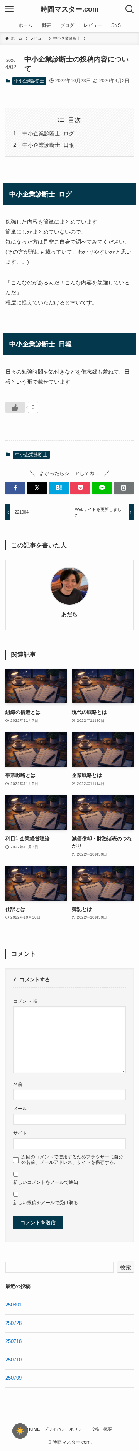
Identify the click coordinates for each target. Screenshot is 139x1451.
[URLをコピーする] (124, 488)
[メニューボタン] (9, 9)
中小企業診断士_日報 (48, 145)
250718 (13, 1341)
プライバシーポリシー (65, 1429)
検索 (125, 1267)
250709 (13, 1378)
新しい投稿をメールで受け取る (45, 1202)
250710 (13, 1360)
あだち (69, 614)
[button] (15, 488)
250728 (13, 1323)
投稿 (95, 1429)
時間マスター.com (69, 9)
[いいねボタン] (15, 407)
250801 (13, 1305)
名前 (17, 1084)
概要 (107, 1429)
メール (20, 1108)
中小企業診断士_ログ (48, 133)
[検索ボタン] (129, 9)
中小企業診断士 (29, 80)
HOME (33, 1429)
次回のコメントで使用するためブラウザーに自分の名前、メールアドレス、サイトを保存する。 (72, 1159)
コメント (25, 1001)
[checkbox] (20, 1431)
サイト (20, 1132)
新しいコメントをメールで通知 (45, 1182)
